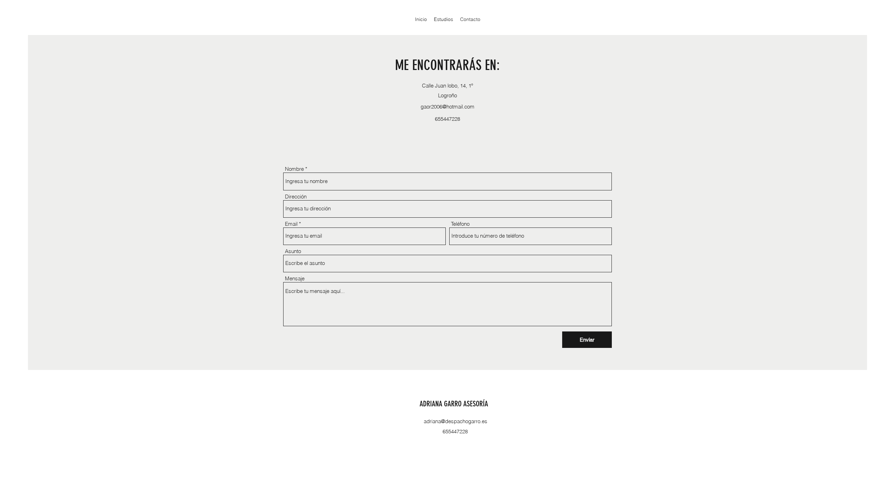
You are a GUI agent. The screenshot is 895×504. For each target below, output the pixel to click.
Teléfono (460, 223)
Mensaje (295, 278)
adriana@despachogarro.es (455, 421)
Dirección (296, 196)
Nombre (294, 169)
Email (291, 223)
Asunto (293, 251)
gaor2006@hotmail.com (447, 106)
